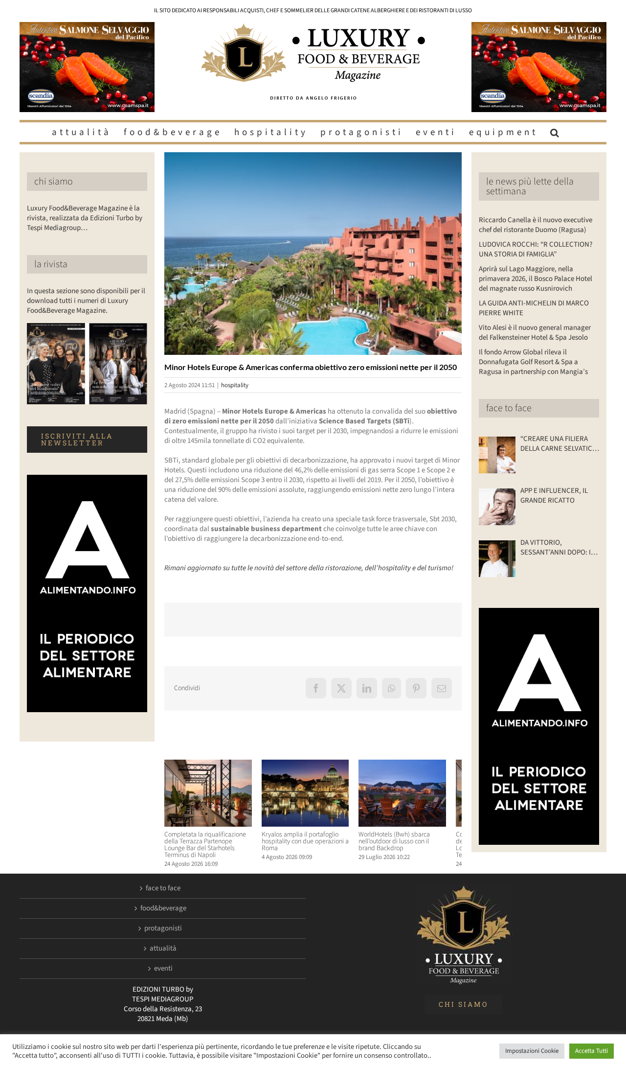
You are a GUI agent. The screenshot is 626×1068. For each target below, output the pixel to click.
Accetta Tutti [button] (591, 1050)
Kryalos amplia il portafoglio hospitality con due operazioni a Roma (310, 845)
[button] (556, 132)
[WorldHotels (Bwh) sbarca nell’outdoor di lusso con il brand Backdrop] (415, 765)
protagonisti (163, 932)
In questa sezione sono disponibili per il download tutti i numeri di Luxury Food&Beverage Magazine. (86, 301)
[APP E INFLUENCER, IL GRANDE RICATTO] (497, 506)
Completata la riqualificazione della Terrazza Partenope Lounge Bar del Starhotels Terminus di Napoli (209, 849)
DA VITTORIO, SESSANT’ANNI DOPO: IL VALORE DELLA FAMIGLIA (557, 547)
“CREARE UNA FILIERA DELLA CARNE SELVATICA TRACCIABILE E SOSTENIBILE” (558, 444)
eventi (163, 972)
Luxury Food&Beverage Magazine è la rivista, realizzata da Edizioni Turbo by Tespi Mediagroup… (84, 218)
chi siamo (53, 181)
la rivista (50, 264)
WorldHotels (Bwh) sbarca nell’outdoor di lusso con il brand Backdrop (413, 845)
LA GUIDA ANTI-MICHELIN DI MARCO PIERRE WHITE (534, 308)
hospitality (234, 385)
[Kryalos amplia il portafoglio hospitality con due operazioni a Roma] (313, 765)
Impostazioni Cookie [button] (532, 1050)
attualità (163, 952)
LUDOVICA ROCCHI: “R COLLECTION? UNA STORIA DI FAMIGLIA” (535, 249)
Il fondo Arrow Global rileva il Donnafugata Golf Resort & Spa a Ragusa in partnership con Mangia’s (533, 362)
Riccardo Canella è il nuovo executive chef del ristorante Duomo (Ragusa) (535, 225)
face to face (509, 408)
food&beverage (163, 912)
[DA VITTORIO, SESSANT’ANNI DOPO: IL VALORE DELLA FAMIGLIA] (497, 558)
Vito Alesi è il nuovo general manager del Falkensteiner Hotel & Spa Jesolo (535, 333)
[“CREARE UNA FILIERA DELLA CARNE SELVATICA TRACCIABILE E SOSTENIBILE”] (497, 455)
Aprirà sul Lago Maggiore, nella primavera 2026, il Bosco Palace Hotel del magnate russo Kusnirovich (535, 279)
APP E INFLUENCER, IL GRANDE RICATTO (554, 496)
